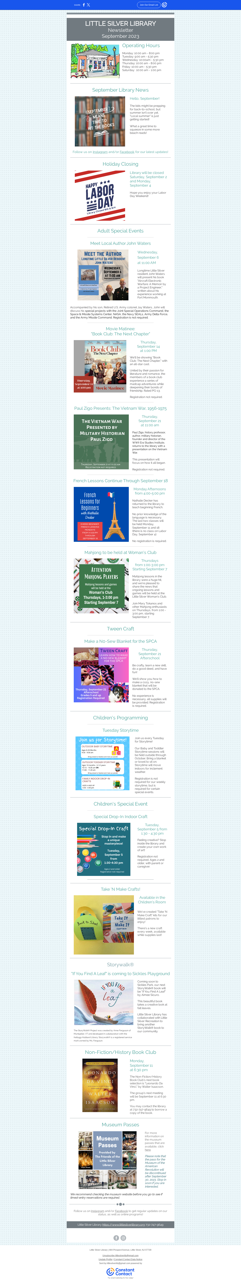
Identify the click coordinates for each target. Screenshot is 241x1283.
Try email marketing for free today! (120, 1278)
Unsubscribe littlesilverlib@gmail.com (120, 1255)
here (148, 1149)
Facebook (127, 152)
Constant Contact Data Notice (128, 1259)
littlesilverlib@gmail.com (118, 1263)
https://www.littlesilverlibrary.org (123, 1224)
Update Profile (105, 1259)
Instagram (100, 152)
